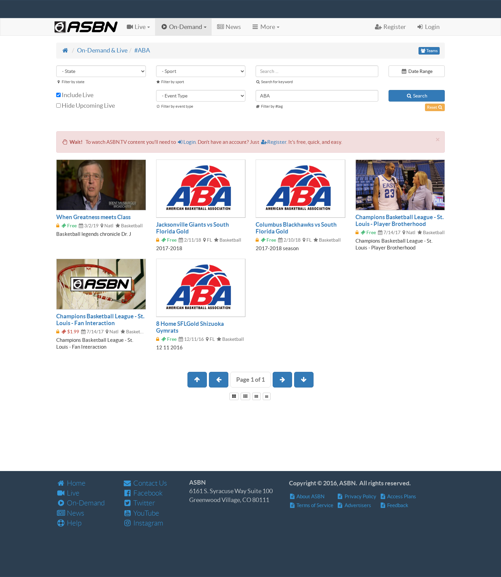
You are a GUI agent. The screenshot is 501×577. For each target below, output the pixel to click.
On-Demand (85, 503)
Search (419, 95)
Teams (432, 50)
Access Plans (401, 496)
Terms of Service (314, 505)
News (74, 513)
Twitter (143, 503)
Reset (432, 107)
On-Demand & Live (102, 50)
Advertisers (357, 505)
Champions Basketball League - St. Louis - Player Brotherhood (399, 220)
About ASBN (309, 496)
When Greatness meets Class (93, 217)
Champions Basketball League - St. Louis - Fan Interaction (100, 319)
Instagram (147, 523)
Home (75, 483)
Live (72, 493)
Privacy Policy (360, 496)
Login (189, 142)
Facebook (147, 493)
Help (73, 523)
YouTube (145, 513)
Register (276, 142)
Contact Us (149, 483)
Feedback (397, 505)
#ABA (142, 50)
